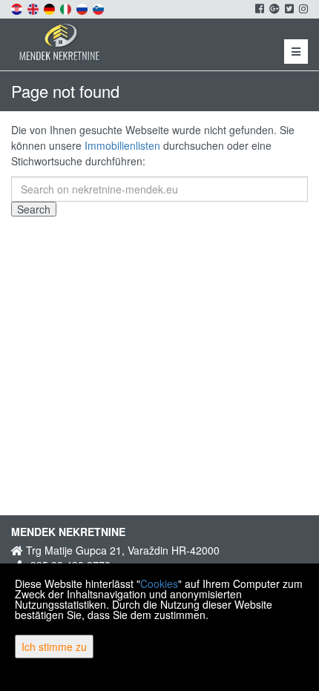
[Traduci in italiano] (66, 7)
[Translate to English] (34, 7)
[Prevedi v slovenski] (99, 7)
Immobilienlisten (122, 145)
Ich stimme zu (54, 646)
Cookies (159, 583)
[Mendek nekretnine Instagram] (302, 8)
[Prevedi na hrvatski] (17, 7)
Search (33, 209)
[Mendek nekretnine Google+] (273, 8)
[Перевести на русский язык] (83, 7)
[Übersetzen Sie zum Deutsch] (50, 7)
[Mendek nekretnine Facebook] (258, 8)
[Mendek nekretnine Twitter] (288, 8)
